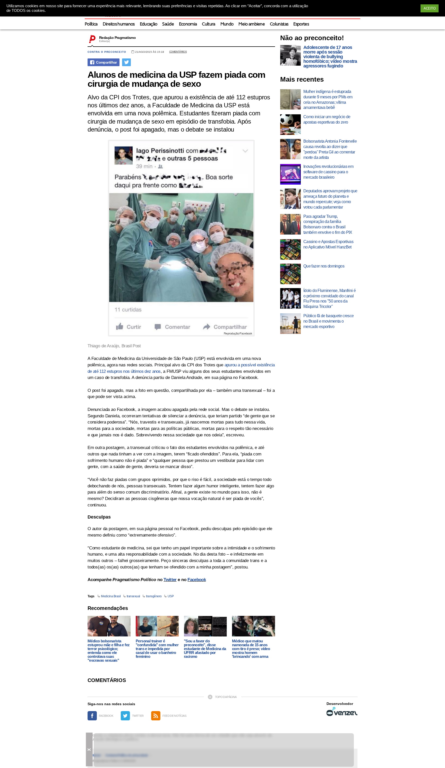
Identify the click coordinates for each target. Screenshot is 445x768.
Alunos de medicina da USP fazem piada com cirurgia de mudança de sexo (176, 79)
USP (171, 596)
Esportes (301, 24)
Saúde (168, 24)
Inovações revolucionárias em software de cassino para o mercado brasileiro (328, 171)
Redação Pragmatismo (117, 37)
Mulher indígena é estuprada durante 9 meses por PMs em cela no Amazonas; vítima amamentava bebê (327, 99)
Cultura (208, 24)
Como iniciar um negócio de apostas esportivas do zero (326, 119)
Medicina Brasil (111, 596)
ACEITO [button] (429, 8)
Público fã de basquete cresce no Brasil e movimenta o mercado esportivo (328, 321)
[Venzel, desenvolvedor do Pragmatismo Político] (342, 711)
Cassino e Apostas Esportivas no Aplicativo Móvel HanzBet (328, 244)
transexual (133, 596)
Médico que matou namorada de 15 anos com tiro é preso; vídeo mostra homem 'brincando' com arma (251, 648)
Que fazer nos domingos (323, 266)
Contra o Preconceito (107, 51)
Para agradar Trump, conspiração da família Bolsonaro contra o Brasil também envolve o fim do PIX (327, 224)
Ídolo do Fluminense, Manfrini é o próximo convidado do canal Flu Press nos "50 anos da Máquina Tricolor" (329, 298)
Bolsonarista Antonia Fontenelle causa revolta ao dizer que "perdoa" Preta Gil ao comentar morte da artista (330, 149)
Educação (148, 24)
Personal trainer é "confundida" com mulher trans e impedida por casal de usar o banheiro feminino (157, 648)
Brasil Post (131, 345)
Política (91, 24)
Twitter (170, 579)
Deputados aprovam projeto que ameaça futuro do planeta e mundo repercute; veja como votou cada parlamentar (330, 199)
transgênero (154, 596)
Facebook (196, 579)
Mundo (227, 24)
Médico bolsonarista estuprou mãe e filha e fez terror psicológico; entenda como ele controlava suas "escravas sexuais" (109, 650)
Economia (188, 24)
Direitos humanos (119, 24)
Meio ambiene (251, 24)
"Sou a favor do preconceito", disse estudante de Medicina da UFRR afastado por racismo (205, 648)
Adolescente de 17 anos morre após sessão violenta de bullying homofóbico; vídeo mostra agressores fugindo (330, 56)
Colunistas (279, 24)
